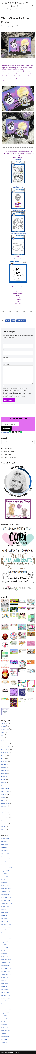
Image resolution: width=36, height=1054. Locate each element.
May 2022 (4, 986)
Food (2, 759)
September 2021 (6, 1010)
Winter (3, 830)
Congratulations (6, 747)
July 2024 (4, 909)
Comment (6, 364)
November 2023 (6, 933)
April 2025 (4, 883)
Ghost (7, 320)
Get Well (3, 765)
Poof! (13, 320)
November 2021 (5, 1004)
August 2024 (5, 906)
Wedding (3, 827)
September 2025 (6, 868)
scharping (6, 26)
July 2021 (4, 1016)
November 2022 (6, 968)
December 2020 (6, 1036)
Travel (3, 821)
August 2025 (5, 871)
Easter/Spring (5, 750)
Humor (3, 779)
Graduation (4, 771)
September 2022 (6, 974)
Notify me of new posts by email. (15, 396)
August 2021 (5, 1013)
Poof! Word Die (18, 187)
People (3, 797)
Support (3, 809)
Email (4, 350)
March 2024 (5, 921)
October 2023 (5, 936)
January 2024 (5, 927)
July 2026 (4, 841)
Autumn (3, 732)
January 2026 (5, 859)
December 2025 (6, 862)
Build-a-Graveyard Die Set (18, 210)
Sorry (3, 800)
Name (4, 343)
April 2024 (4, 918)
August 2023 (5, 942)
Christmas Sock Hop (7, 454)
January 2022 (5, 998)
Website (5, 357)
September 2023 (6, 939)
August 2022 (5, 977)
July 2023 (4, 945)
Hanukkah (4, 776)
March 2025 (5, 886)
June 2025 (4, 877)
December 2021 (6, 1001)
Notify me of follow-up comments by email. (18, 393)
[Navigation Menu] (33, 5)
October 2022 (5, 971)
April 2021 (4, 1025)
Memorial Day (5, 788)
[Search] (33, 442)
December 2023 (6, 930)
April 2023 (4, 954)
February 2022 (6, 995)
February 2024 (6, 924)
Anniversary (5, 729)
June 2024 (4, 912)
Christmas (4, 744)
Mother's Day (5, 791)
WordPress (16, 1052)
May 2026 (4, 847)
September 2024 (6, 903)
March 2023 (5, 957)
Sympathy (4, 812)
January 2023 (5, 962)
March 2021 (4, 1028)
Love (2, 785)
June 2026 (4, 844)
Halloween (4, 773)
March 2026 (5, 853)
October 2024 (5, 900)
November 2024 (6, 897)
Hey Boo (18, 159)
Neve (2, 1052)
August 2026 (5, 838)
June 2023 (4, 948)
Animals (3, 726)
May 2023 (4, 951)
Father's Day (5, 753)
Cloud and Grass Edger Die (18, 233)
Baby (2, 735)
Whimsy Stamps (21, 320)
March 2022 (5, 992)
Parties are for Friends (8, 457)
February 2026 (6, 856)
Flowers (3, 756)
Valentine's (4, 824)
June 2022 (4, 983)
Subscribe (6, 428)
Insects (3, 782)
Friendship (4, 762)
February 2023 (6, 960)
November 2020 (6, 1039)
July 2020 (4, 1042)
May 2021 (4, 1022)
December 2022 (6, 965)
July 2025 (4, 874)
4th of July (4, 723)
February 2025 (6, 889)
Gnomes (3, 768)
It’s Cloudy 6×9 (18, 259)
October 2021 (5, 1007)
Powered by (5, 432)
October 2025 (5, 865)
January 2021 (5, 1034)
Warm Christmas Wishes (8, 451)
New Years (4, 794)
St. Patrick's (5, 803)
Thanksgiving (5, 818)
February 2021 (5, 1031)
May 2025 (4, 880)
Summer (3, 806)
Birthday (3, 741)
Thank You (4, 815)
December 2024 (6, 894)
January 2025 (5, 891)
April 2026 (4, 850)
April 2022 (4, 989)
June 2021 (4, 1019)
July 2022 (4, 980)
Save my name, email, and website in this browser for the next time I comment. (15, 389)
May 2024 (4, 915)
